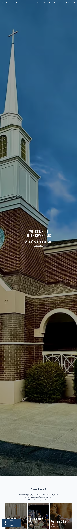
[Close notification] (20, 520)
